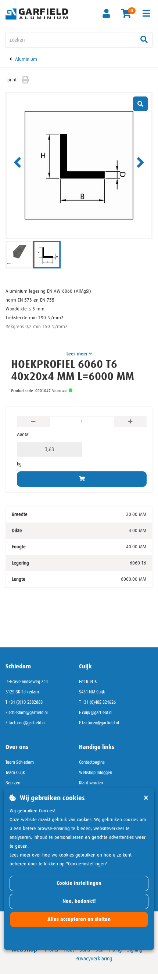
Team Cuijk (15, 772)
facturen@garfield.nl (27, 722)
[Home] (39, 14)
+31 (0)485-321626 (99, 702)
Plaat (69, 950)
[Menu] (146, 13)
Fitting (115, 950)
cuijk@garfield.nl (97, 712)
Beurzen (13, 782)
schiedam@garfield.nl (28, 712)
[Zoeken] (144, 39)
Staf (100, 950)
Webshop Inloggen (95, 772)
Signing (134, 950)
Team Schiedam (20, 762)
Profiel (51, 950)
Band (84, 950)
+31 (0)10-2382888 (25, 702)
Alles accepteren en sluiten (79, 919)
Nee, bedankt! (79, 901)
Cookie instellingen (79, 883)
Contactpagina (92, 762)
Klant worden (91, 782)
